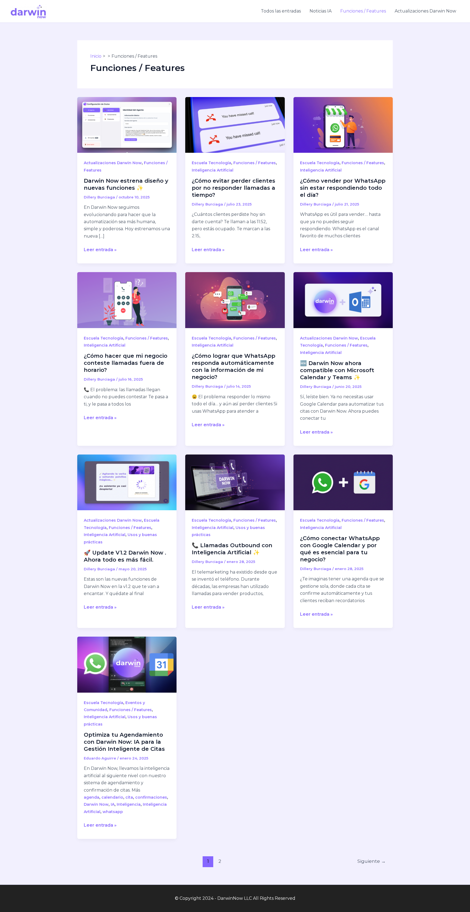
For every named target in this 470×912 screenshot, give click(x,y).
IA (113, 804)
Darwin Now (96, 804)
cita (129, 797)
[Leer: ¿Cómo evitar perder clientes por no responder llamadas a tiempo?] (235, 124)
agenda (91, 797)
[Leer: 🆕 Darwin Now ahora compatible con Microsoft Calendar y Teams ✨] (343, 299)
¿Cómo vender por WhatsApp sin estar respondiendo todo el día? (342, 188)
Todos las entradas (281, 11)
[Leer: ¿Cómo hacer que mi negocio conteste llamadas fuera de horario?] (127, 299)
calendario (112, 797)
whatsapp (113, 811)
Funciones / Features (363, 11)
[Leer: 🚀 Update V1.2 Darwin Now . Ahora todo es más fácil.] (127, 482)
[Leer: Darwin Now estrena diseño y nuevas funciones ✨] (127, 124)
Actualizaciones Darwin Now (425, 11)
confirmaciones (151, 797)
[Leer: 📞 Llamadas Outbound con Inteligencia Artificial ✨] (235, 482)
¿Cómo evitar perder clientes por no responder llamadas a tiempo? (233, 188)
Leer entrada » (100, 250)
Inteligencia (129, 804)
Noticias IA (321, 11)
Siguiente (371, 861)
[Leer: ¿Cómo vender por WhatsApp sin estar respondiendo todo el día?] (343, 124)
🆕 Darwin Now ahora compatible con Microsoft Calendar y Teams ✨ (337, 370)
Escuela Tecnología (211, 162)
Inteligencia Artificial (212, 170)
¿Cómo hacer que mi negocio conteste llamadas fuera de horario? (125, 363)
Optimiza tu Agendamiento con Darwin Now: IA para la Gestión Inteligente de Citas (124, 742)
